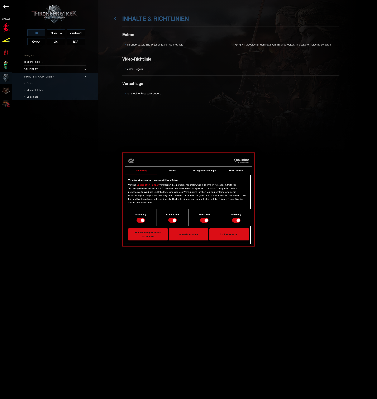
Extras (30, 83)
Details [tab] (172, 170)
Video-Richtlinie (35, 90)
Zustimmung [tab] (140, 170)
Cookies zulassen (229, 234)
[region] (49, 199)
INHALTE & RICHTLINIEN (39, 76)
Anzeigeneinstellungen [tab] (204, 170)
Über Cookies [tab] (236, 170)
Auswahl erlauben (188, 234)
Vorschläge (32, 96)
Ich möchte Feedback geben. (144, 93)
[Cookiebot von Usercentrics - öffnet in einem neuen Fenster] (236, 161)
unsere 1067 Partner (148, 185)
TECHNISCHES (33, 62)
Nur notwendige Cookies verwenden (148, 234)
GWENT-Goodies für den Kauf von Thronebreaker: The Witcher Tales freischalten (283, 44)
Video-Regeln (135, 69)
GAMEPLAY (31, 69)
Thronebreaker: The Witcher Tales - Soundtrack (155, 44)
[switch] (172, 220)
